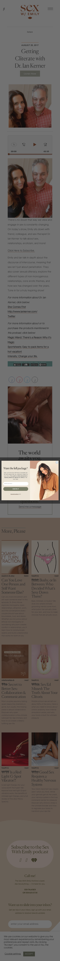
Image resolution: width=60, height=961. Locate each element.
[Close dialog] (57, 462)
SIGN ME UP (15, 489)
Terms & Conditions (14, 494)
